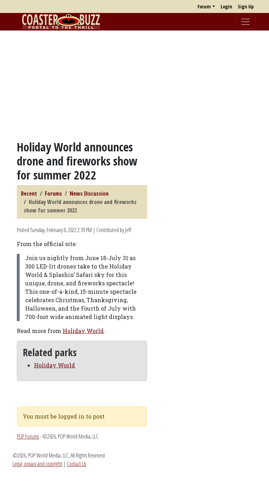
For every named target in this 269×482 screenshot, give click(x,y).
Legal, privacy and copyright (37, 464)
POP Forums (28, 436)
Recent (29, 193)
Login (226, 6)
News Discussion (89, 193)
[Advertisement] (134, 85)
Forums (53, 193)
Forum (204, 6)
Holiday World (83, 330)
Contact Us (76, 464)
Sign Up (246, 6)
